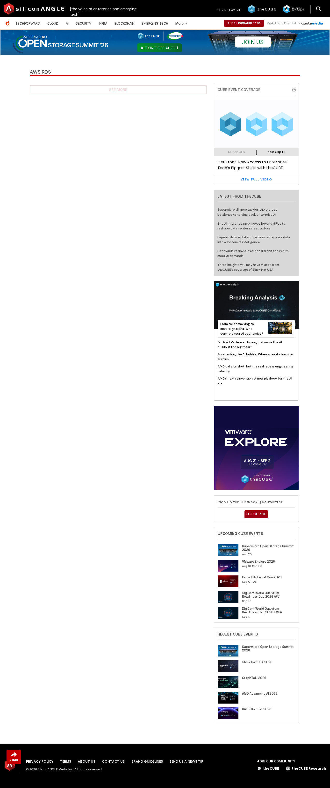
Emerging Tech (155, 23)
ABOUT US (86, 761)
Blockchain (124, 23)
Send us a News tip (186, 761)
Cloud (52, 23)
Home (9, 21)
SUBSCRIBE (256, 514)
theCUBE (271, 768)
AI (67, 23)
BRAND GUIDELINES (147, 761)
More (179, 23)
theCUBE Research (309, 768)
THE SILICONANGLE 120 (244, 23)
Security (83, 23)
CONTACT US (113, 761)
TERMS (65, 761)
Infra (103, 23)
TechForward (27, 23)
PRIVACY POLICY (39, 761)
